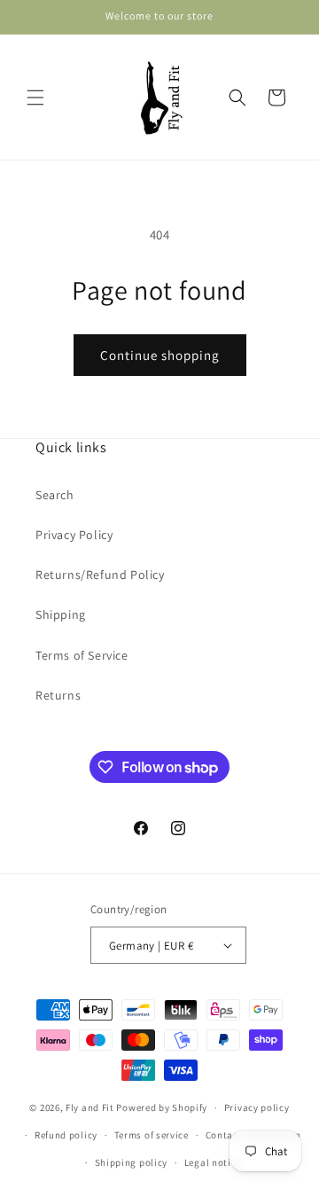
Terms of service (151, 1135)
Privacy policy (257, 1107)
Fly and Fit (90, 1107)
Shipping (60, 614)
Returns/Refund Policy (100, 575)
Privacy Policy (74, 535)
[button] (35, 97)
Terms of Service (81, 655)
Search (54, 495)
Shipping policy (131, 1162)
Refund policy (66, 1135)
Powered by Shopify (161, 1107)
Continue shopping (160, 355)
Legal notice (212, 1162)
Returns (58, 695)
